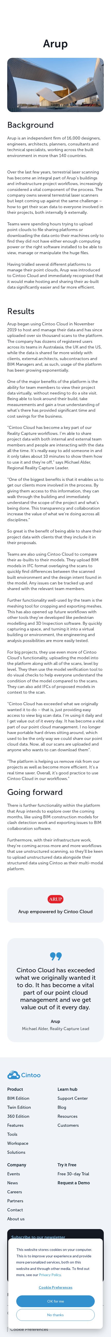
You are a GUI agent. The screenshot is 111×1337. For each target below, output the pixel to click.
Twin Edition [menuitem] (19, 1107)
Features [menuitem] (15, 1125)
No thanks (55, 1315)
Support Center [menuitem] (73, 1098)
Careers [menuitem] (14, 1191)
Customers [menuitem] (68, 1125)
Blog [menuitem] (62, 1107)
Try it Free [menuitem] (67, 1164)
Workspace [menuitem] (17, 1143)
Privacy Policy (50, 1274)
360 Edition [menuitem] (18, 1116)
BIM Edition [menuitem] (18, 1098)
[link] (24, 1074)
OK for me (55, 1301)
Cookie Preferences (56, 1287)
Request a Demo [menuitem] (74, 1182)
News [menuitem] (12, 1182)
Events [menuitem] (13, 1173)
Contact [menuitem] (15, 1209)
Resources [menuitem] (67, 1116)
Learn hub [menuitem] (67, 1089)
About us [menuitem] (16, 1218)
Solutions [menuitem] (16, 1152)
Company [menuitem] (16, 1164)
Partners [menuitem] (15, 1200)
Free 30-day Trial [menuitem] (73, 1173)
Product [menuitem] (15, 1089)
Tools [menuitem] (12, 1134)
